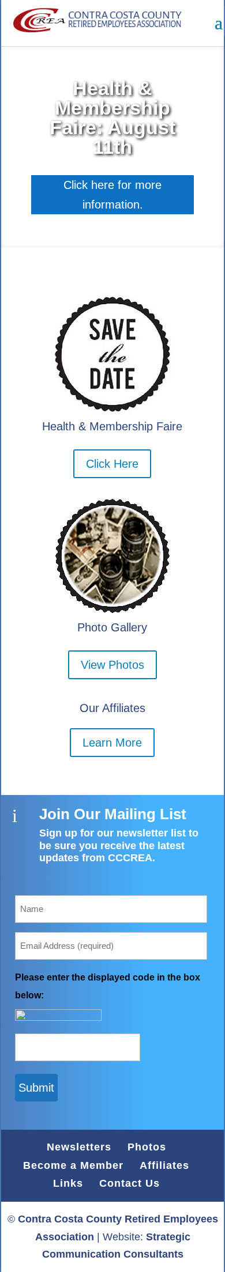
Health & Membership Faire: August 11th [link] (112, 117)
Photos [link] (146, 1147)
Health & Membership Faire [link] (112, 426)
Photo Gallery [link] (112, 627)
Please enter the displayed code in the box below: (107, 986)
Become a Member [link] (73, 1165)
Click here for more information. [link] (112, 195)
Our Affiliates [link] (112, 708)
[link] (93, 22)
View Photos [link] (112, 664)
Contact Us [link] (129, 1183)
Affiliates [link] (164, 1165)
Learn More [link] (112, 742)
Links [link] (68, 1183)
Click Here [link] (112, 463)
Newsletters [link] (79, 1147)
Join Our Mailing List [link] (112, 814)
